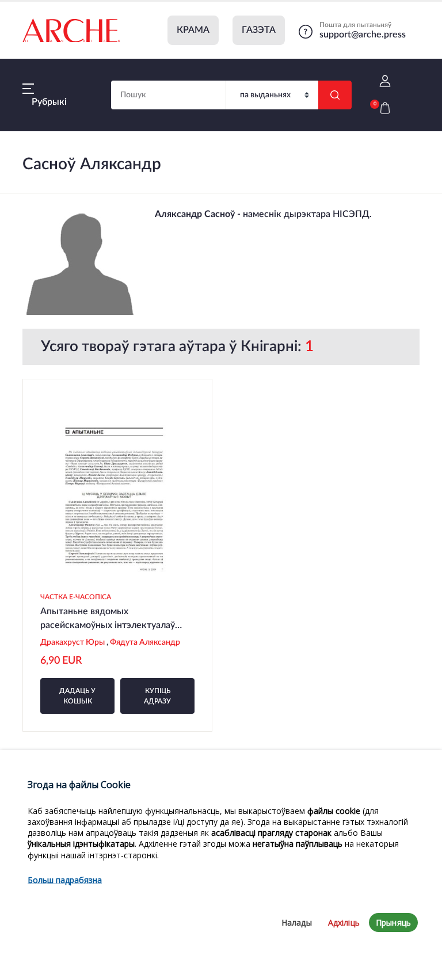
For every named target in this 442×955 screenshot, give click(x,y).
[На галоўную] (71, 30)
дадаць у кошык (77, 696)
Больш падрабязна (65, 879)
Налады (296, 922)
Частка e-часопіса (75, 596)
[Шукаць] (335, 95)
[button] (385, 81)
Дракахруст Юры (73, 642)
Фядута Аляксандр (146, 642)
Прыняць (393, 922)
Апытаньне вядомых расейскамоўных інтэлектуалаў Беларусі (107, 625)
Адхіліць (344, 922)
